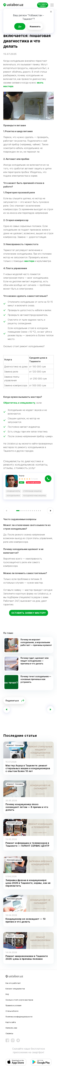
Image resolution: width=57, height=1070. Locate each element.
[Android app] (41, 1062)
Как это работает (13, 983)
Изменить (35, 26)
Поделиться (12, 700)
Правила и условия (13, 1005)
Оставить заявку (42, 5)
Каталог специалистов (15, 989)
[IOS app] (16, 1062)
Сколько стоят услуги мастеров (19, 1000)
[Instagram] (13, 1040)
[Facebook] (7, 1040)
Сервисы (9, 1033)
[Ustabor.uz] (14, 5)
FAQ (7, 994)
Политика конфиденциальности (19, 1017)
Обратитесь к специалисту (19, 402)
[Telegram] (18, 1040)
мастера (29, 261)
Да (19, 26)
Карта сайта (11, 1022)
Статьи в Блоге (12, 1011)
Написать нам (11, 1028)
